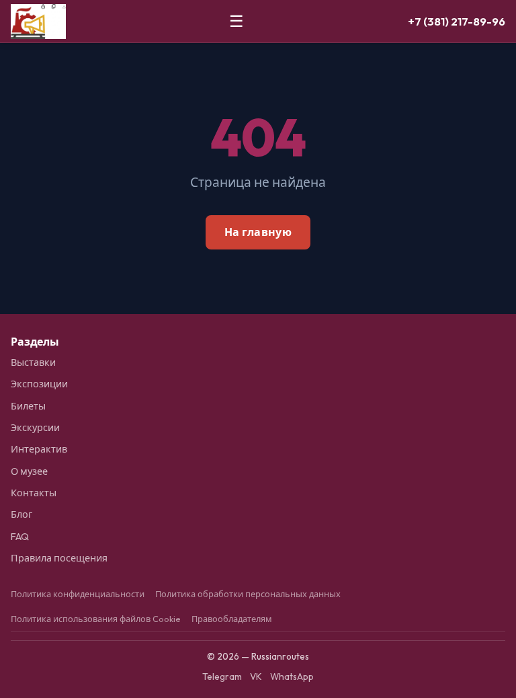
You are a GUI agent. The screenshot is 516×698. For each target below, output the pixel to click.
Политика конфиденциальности (77, 593)
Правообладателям (231, 618)
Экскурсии (35, 428)
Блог (21, 514)
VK (256, 676)
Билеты (28, 406)
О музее (29, 471)
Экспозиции (39, 384)
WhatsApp (292, 676)
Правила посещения (59, 558)
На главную (258, 232)
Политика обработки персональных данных (248, 593)
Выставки (33, 362)
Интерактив (39, 449)
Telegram (222, 676)
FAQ (20, 537)
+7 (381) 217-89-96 (456, 21)
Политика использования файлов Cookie (96, 618)
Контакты (33, 493)
